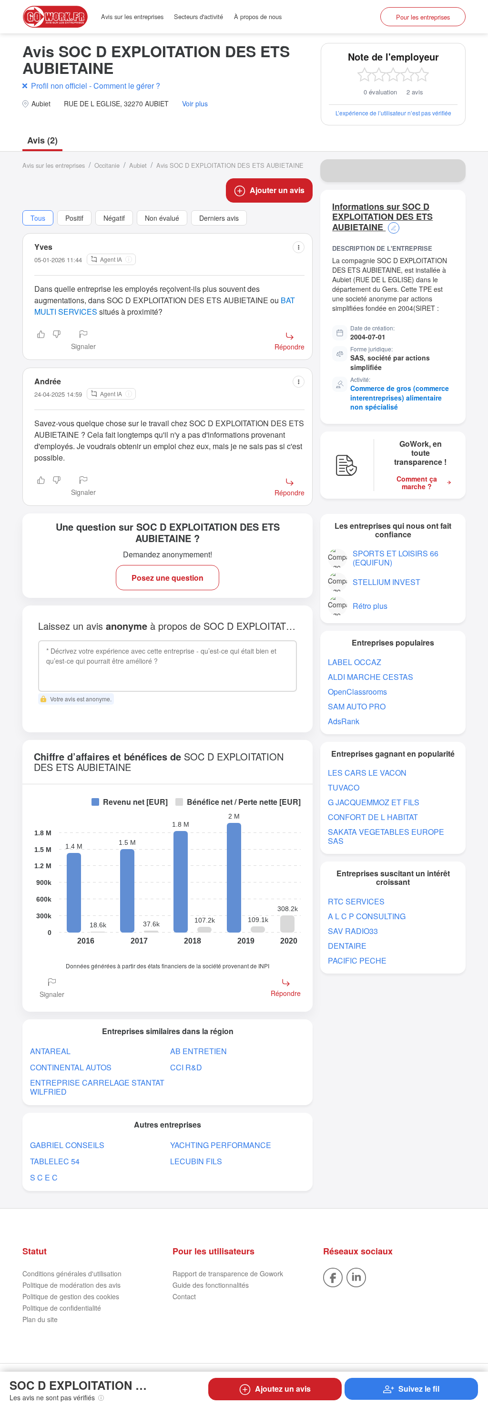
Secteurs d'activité (198, 16)
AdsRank (343, 721)
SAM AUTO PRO (357, 706)
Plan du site (40, 1319)
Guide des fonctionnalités (211, 1285)
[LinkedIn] (356, 1276)
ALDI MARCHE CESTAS (370, 676)
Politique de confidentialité (61, 1308)
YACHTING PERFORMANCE (220, 1144)
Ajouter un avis (277, 190)
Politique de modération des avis (71, 1285)
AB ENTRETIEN (198, 1051)
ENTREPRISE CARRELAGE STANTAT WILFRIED (97, 1087)
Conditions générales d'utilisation (72, 1273)
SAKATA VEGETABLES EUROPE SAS (386, 836)
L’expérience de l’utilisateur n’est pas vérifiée (393, 113)
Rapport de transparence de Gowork (228, 1273)
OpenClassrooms (357, 691)
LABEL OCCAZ (354, 662)
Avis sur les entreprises (132, 16)
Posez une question (167, 577)
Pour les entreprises (423, 16)
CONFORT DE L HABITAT (373, 816)
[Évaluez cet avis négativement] (56, 341)
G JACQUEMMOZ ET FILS (373, 802)
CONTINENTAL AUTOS (71, 1067)
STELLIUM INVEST (386, 581)
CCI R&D (186, 1067)
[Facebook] (333, 1276)
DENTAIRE (347, 945)
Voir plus (195, 103)
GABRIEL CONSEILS (67, 1144)
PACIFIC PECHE (357, 960)
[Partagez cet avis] (299, 247)
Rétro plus (370, 605)
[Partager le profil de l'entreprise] (452, 170)
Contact (184, 1296)
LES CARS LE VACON (367, 772)
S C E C (44, 1177)
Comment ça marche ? (416, 483)
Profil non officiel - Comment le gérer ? (95, 85)
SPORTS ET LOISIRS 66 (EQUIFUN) (395, 558)
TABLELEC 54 (55, 1161)
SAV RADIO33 (353, 930)
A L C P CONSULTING (367, 916)
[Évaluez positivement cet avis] (41, 341)
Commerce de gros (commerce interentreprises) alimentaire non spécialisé (399, 397)
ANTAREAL (50, 1051)
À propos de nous (258, 16)
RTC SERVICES (356, 901)
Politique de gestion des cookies (70, 1296)
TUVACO (343, 787)
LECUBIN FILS (196, 1161)
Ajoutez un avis (283, 1388)
